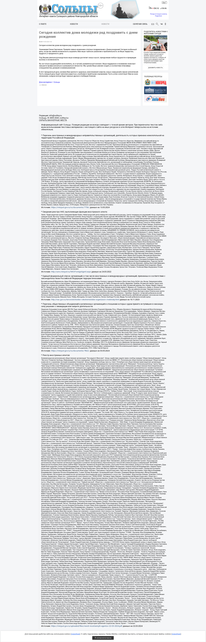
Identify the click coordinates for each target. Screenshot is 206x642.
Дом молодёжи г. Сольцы (49, 82)
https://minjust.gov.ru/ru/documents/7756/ (70, 207)
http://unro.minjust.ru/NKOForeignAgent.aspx (71, 272)
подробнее (75, 634)
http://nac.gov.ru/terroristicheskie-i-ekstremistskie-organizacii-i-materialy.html (85, 299)
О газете (42, 24)
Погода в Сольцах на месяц (158, 14)
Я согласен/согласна (103, 638)
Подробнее (158, 16)
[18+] (68, 11)
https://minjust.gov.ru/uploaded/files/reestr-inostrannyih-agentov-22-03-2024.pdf (86, 626)
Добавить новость (155, 67)
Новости (74, 24)
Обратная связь (140, 24)
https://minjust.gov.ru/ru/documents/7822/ (70, 351)
